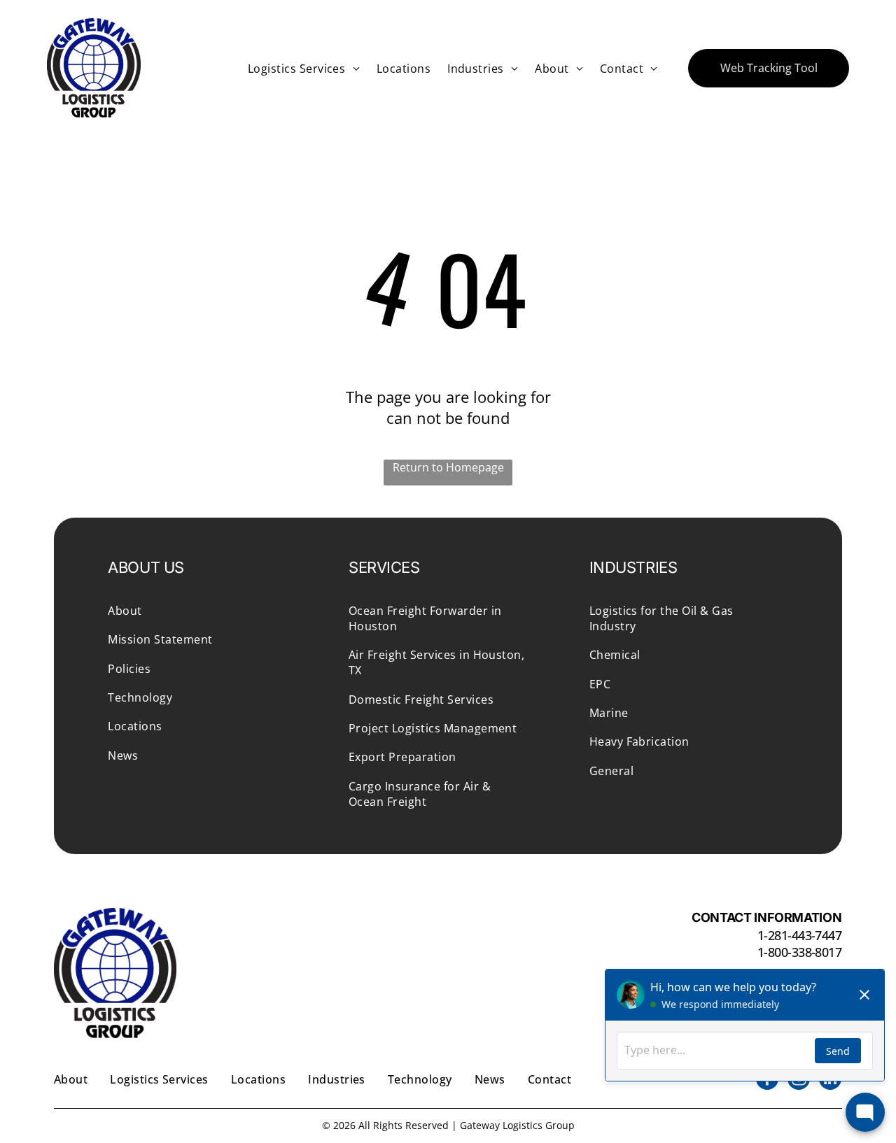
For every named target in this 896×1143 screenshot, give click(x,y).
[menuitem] (303, 67)
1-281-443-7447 (799, 935)
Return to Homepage (448, 467)
